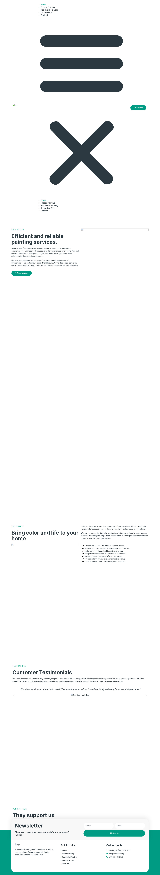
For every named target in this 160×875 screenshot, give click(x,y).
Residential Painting (49, 205)
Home (43, 200)
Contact (44, 15)
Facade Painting (48, 203)
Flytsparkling (16, 263)
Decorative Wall (47, 208)
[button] (81, 108)
